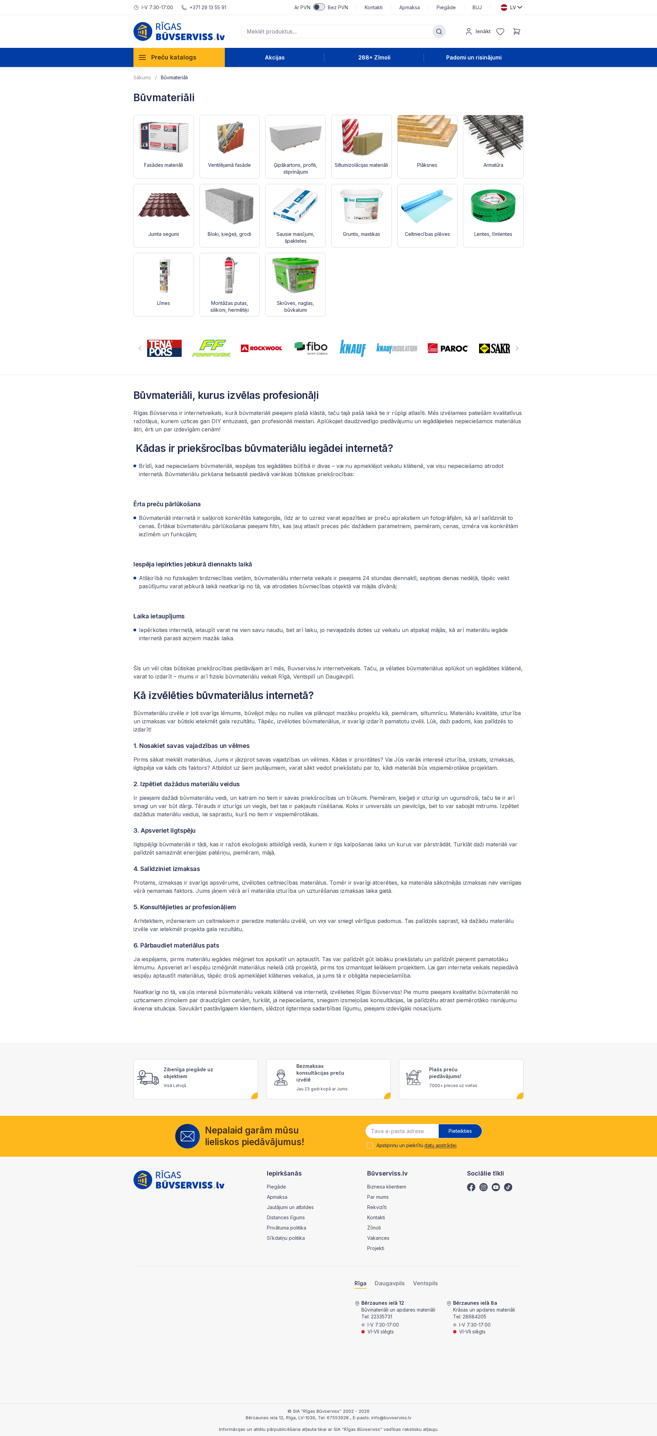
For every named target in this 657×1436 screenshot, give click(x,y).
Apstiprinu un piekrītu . (417, 1145)
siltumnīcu (434, 713)
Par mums (378, 1197)
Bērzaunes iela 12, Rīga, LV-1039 (280, 1417)
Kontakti (374, 7)
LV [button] (513, 7)
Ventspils (425, 1283)
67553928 (338, 1417)
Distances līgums (286, 1217)
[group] (164, 348)
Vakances (378, 1238)
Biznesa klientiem (386, 1187)
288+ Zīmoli (374, 57)
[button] (140, 348)
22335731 (381, 1316)
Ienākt (483, 31)
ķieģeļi (407, 797)
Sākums (142, 77)
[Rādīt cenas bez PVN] (319, 6)
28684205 (474, 1316)
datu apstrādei (440, 1145)
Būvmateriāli (174, 77)
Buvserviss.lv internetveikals (323, 668)
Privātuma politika (286, 1228)
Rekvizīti (377, 1207)
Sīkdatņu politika (286, 1238)
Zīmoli (374, 1228)
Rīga (360, 1283)
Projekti (375, 1248)
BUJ (477, 7)
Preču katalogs (173, 57)
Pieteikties (460, 1131)
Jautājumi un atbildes (290, 1207)
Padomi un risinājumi (474, 57)
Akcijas (275, 57)
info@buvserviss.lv (391, 1417)
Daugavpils (390, 1283)
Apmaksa (409, 7)
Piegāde (446, 7)
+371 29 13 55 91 (208, 7)
